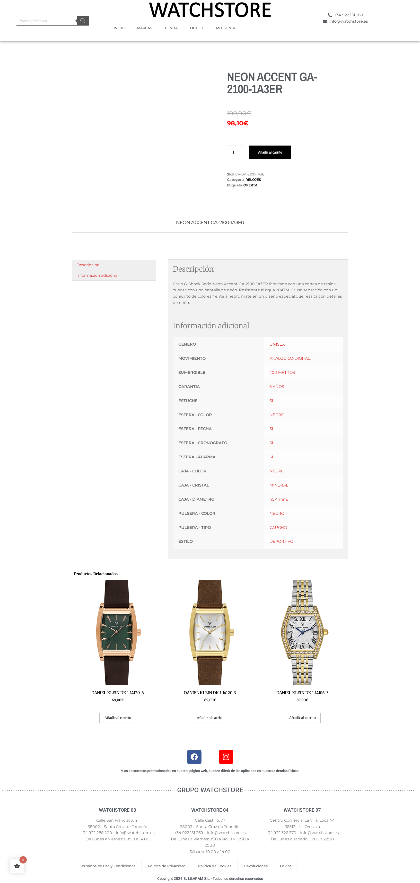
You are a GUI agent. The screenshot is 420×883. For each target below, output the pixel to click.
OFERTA (250, 185)
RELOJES (253, 179)
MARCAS (144, 28)
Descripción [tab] (88, 265)
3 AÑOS (277, 386)
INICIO (119, 28)
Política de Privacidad (167, 866)
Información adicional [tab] (97, 275)
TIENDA (171, 28)
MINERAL (279, 485)
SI (271, 400)
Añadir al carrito (270, 152)
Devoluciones (256, 866)
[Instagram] (226, 757)
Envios (285, 866)
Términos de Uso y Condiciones (107, 866)
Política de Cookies (214, 866)
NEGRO (277, 415)
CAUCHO (278, 527)
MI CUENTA (226, 28)
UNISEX (277, 344)
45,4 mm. (279, 499)
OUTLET (197, 28)
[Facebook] (194, 757)
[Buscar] (83, 21)
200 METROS (282, 372)
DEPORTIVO (281, 541)
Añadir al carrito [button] (118, 718)
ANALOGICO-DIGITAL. (290, 358)
